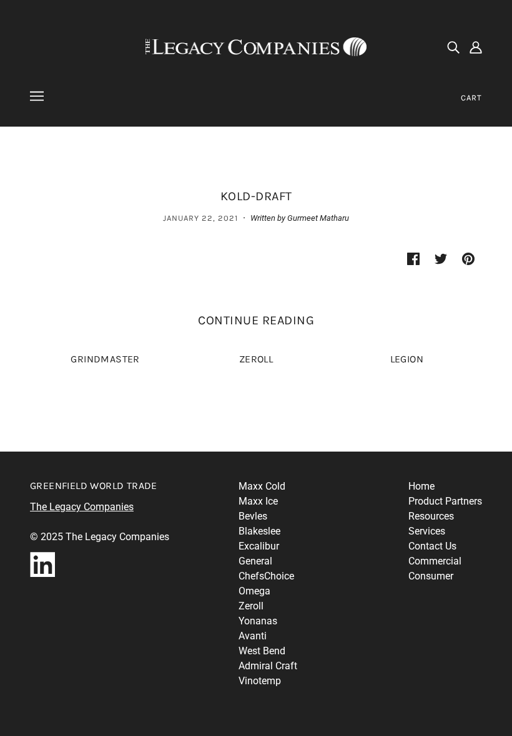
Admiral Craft (268, 666)
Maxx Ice (258, 501)
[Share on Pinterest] (468, 258)
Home (421, 486)
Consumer (430, 576)
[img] (453, 46)
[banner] (256, 46)
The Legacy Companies (82, 507)
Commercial (434, 561)
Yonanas (258, 621)
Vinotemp (260, 681)
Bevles (253, 516)
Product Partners (445, 501)
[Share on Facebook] (413, 258)
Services (426, 531)
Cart (471, 97)
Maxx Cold (262, 486)
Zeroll (251, 606)
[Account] (476, 46)
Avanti (253, 636)
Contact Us (432, 546)
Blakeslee (259, 531)
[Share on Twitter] (441, 258)
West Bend (262, 651)
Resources (431, 516)
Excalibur (259, 546)
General (255, 561)
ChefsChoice (266, 576)
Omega (254, 591)
